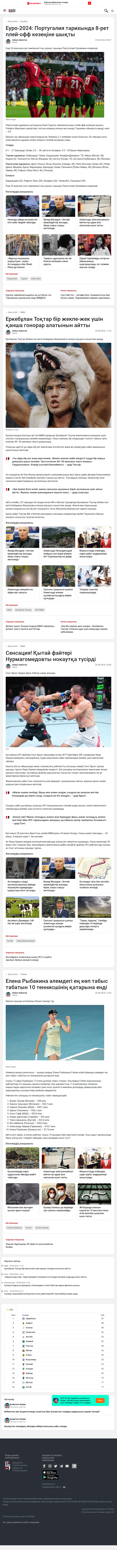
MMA (23, 312)
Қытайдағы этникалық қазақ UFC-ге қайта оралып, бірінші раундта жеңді (29, 958)
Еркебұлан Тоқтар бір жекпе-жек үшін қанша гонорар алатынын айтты (37, 1268)
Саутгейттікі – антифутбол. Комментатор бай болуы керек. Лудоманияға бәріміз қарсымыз (85, 296)
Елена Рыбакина (14, 1228)
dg (64, 1487)
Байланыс (18, 1522)
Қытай (10, 941)
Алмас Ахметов (19, 40)
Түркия (24, 279)
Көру (100, 1400)
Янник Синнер (42, 1228)
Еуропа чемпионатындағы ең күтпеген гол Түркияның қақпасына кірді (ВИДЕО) (28, 296)
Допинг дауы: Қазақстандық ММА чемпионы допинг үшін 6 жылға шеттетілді (30, 627)
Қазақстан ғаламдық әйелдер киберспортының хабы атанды (35, 1426)
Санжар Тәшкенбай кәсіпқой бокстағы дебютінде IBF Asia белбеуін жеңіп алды (41, 1294)
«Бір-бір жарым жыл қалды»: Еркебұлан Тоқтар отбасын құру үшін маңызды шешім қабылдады (84, 629)
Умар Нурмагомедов (26, 941)
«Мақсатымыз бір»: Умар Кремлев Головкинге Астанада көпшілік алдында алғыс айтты (45, 1277)
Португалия (12, 279)
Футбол (24, 21)
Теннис (24, 974)
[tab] (10, 1310)
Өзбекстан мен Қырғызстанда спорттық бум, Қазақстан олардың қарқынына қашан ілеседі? (52, 1411)
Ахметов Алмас (18, 1404)
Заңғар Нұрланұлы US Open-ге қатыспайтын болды (29, 1245)
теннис (29, 1228)
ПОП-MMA (39, 610)
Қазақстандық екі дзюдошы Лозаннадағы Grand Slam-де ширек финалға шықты (42, 1285)
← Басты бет (12, 21)
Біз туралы (8, 1522)
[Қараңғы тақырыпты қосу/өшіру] (112, 10)
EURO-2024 (35, 279)
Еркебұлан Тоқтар (23, 610)
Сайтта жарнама (31, 1522)
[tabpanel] (57, 1352)
